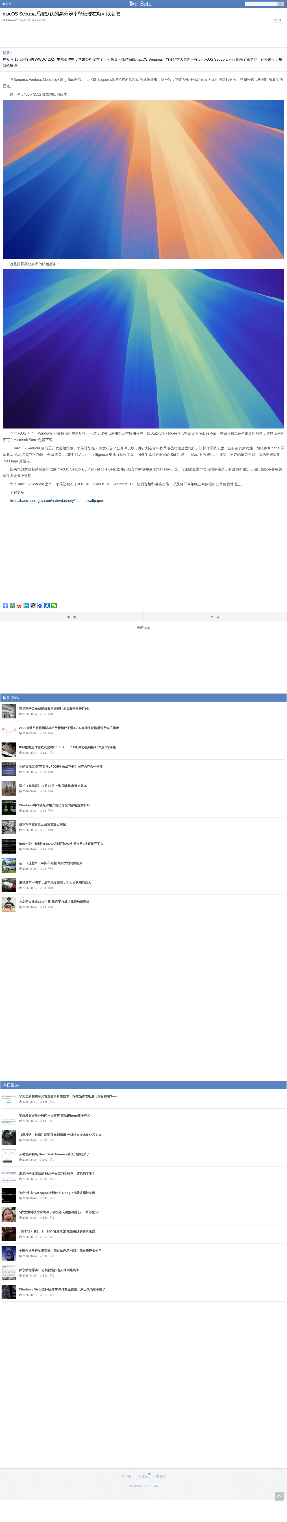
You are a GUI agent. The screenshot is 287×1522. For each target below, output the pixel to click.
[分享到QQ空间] (12, 605)
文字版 (126, 1476)
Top (279, 1496)
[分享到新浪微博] (19, 605)
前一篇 (71, 617)
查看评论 (143, 628)
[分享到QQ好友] (33, 605)
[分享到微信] (54, 605)
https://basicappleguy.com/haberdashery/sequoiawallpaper (56, 501)
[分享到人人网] (47, 605)
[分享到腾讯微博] (26, 605)
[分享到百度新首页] (40, 605)
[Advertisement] (143, 34)
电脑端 (161, 1476)
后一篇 (215, 617)
